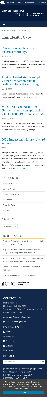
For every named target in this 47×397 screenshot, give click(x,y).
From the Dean (9, 205)
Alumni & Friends (10, 183)
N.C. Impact (7, 200)
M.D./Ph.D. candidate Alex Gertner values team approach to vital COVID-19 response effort (23, 110)
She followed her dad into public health (19, 275)
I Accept (23, 393)
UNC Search (42, 3)
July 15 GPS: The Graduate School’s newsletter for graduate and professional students (22, 251)
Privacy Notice (23, 388)
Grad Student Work (11, 194)
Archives (6, 210)
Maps (19, 3)
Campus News (9, 189)
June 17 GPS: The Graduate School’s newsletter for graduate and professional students (23, 259)
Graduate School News (13, 10)
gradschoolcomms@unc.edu (15, 321)
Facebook (9, 341)
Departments (29, 3)
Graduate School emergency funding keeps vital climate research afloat (23, 242)
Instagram (9, 336)
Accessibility (10, 3)
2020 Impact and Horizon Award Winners (23, 141)
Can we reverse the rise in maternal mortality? (18, 50)
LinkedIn (9, 346)
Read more (21, 168)
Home (4, 30)
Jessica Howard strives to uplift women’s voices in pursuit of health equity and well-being (22, 80)
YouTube (9, 350)
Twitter (8, 332)
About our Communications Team (17, 317)
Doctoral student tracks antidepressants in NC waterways (22, 268)
